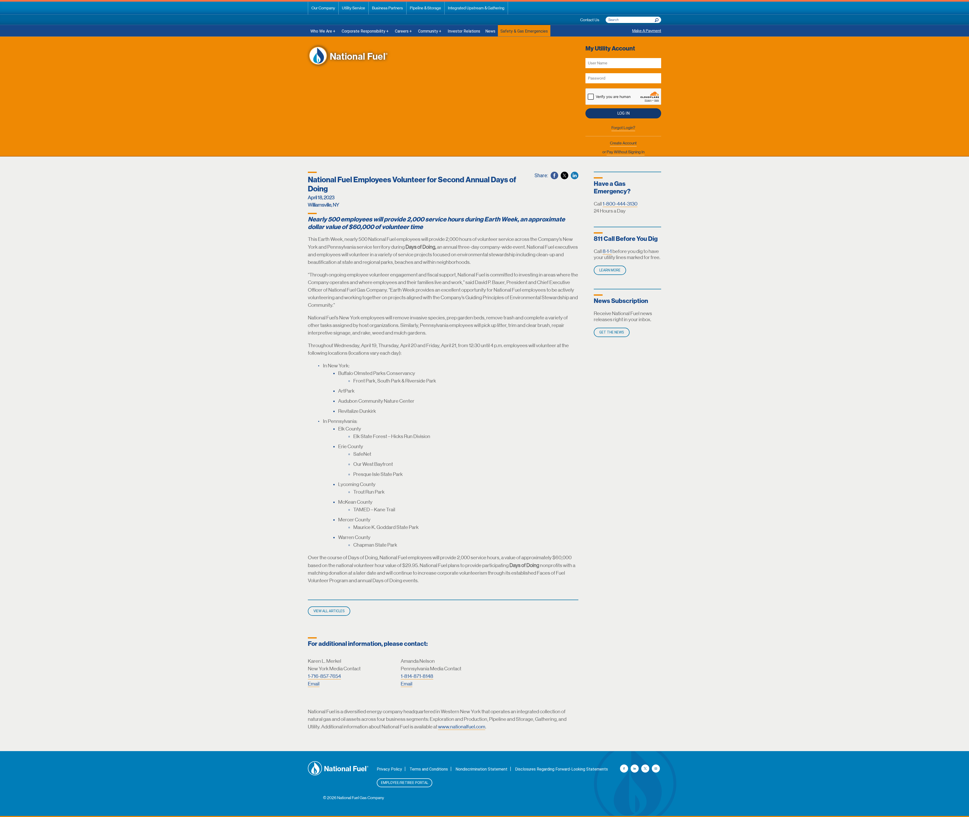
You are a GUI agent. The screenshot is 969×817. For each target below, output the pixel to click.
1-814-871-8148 (417, 676)
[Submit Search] (657, 18)
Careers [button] (402, 31)
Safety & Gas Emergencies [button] (524, 31)
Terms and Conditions (429, 769)
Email (313, 684)
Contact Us (589, 19)
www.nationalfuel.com (461, 727)
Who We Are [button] (321, 31)
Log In (623, 113)
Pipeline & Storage (425, 8)
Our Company (323, 8)
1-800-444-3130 (620, 204)
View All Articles (329, 611)
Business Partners (387, 8)
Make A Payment (646, 30)
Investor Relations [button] (464, 31)
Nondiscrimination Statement (481, 769)
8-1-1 (607, 251)
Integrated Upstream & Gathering (476, 8)
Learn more (610, 270)
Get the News (611, 332)
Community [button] (428, 31)
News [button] (490, 31)
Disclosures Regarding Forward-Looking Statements (561, 769)
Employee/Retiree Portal (404, 783)
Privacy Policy (389, 769)
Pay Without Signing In (625, 151)
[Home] (348, 56)
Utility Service (353, 8)
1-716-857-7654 (324, 676)
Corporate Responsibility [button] (363, 31)
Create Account (623, 143)
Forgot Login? (623, 127)
